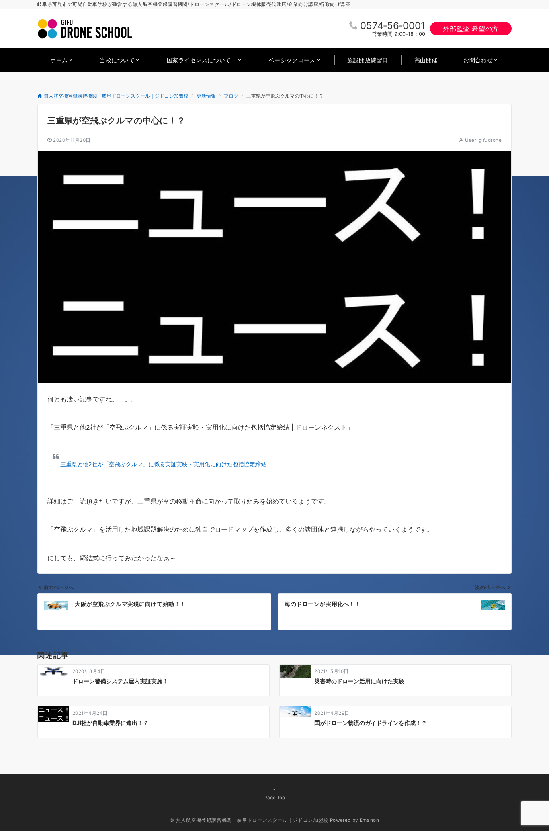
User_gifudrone (483, 140)
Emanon (369, 820)
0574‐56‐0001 (392, 25)
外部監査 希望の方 (471, 29)
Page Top (274, 797)
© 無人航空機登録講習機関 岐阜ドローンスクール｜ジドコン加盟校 (249, 820)
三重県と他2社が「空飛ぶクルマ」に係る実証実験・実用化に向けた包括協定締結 (163, 464)
